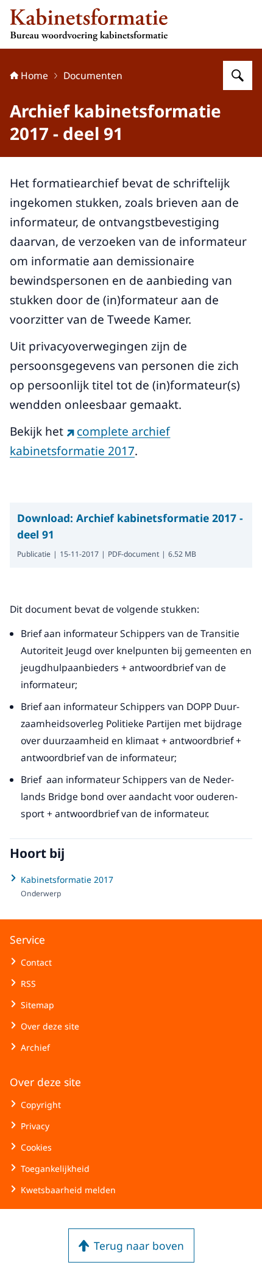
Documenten (92, 75)
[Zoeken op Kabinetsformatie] (237, 75)
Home (34, 75)
